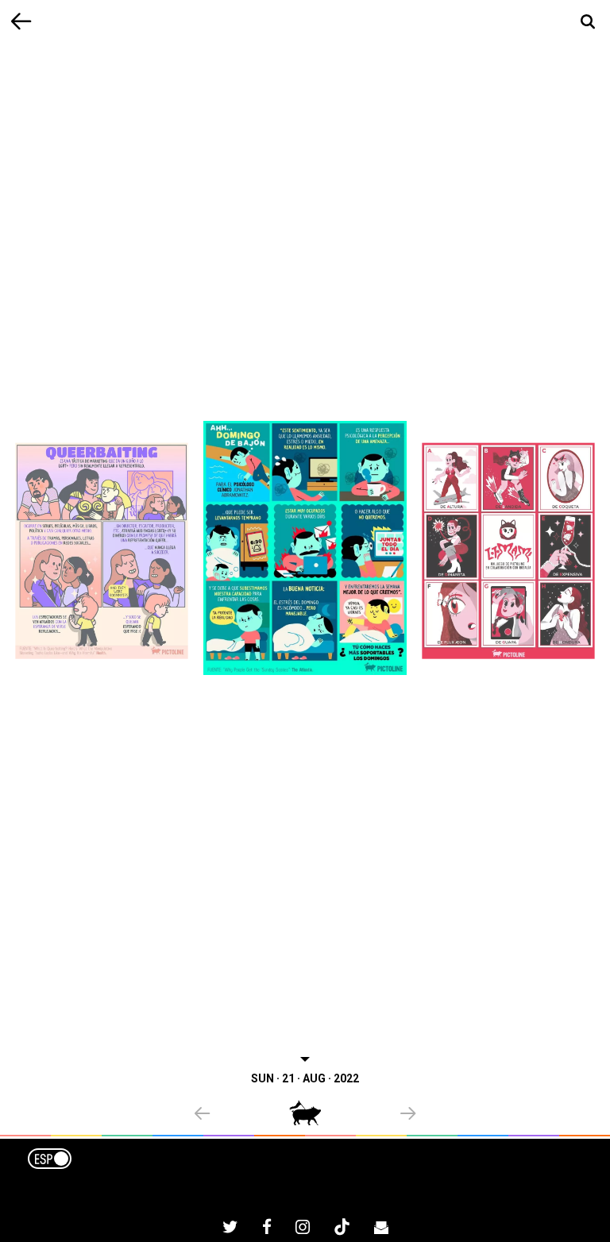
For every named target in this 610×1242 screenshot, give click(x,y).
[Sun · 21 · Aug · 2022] (305, 547)
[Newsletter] (381, 1229)
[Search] (588, 22)
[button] (242, 1115)
